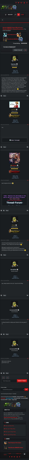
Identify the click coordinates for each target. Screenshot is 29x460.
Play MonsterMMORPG (12, 39)
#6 (27, 319)
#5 (27, 280)
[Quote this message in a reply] (27, 96)
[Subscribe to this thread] (25, 50)
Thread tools (17, 50)
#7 (27, 358)
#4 (27, 240)
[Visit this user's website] (1, 210)
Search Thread (22, 380)
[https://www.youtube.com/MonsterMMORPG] (24, 2)
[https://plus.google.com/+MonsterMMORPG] (21, 2)
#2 (27, 124)
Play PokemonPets (12, 34)
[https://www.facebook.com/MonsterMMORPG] (16, 2)
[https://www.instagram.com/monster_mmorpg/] (27, 2)
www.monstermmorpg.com (10, 417)
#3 (27, 180)
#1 (27, 75)
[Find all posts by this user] (1, 96)
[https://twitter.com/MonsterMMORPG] (18, 2)
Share (4, 95)
